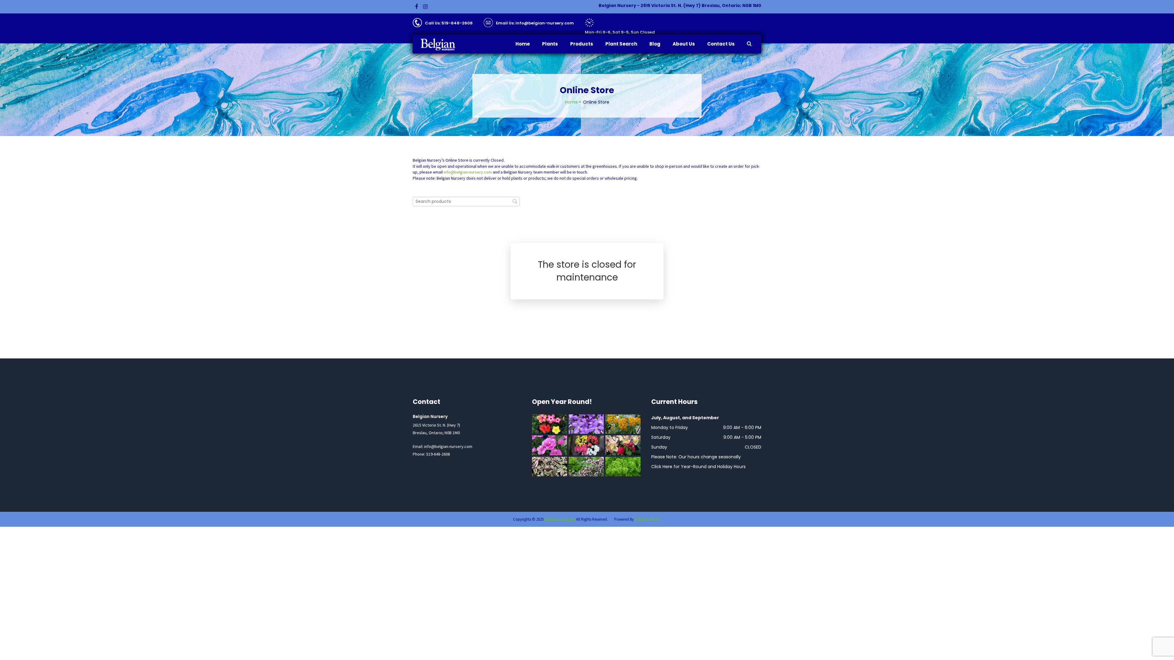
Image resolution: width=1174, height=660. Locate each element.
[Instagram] (425, 7)
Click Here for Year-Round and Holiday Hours (698, 467)
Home (522, 44)
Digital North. (648, 519)
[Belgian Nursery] (442, 44)
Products (581, 44)
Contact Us (721, 44)
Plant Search (621, 44)
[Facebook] (416, 7)
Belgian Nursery (560, 519)
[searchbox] (466, 201)
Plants (550, 44)
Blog (654, 44)
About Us (684, 44)
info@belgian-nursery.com (468, 172)
